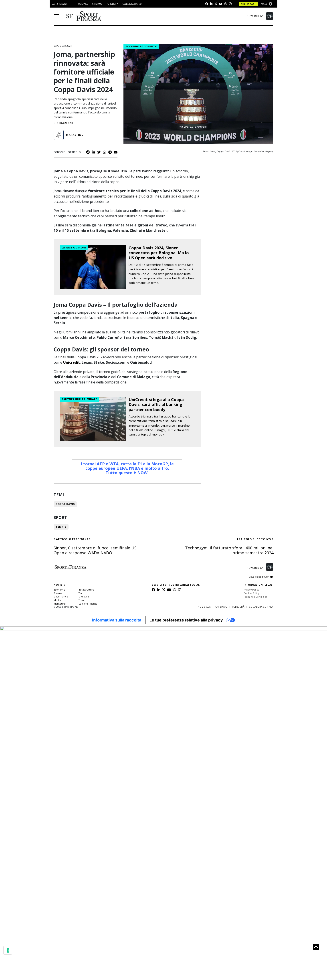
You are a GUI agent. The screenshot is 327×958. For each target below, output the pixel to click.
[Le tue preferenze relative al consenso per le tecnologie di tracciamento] (8, 950)
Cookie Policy (251, 593)
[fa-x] (216, 3)
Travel (82, 600)
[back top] (316, 947)
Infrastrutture (86, 589)
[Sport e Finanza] (83, 16)
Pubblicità (112, 3)
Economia (59, 589)
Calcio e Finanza (88, 603)
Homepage (82, 3)
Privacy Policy (251, 589)
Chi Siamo (97, 3)
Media (57, 600)
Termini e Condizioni (256, 596)
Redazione (65, 123)
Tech (81, 593)
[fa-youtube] (220, 3)
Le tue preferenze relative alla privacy (186, 620)
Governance (61, 596)
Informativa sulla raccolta (116, 620)
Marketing (59, 603)
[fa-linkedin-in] (211, 3)
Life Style (84, 596)
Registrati (248, 3)
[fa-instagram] (230, 3)
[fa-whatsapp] (225, 3)
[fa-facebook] (206, 3)
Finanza (58, 593)
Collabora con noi (132, 3)
